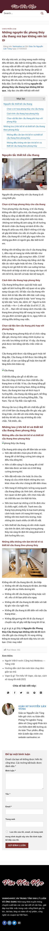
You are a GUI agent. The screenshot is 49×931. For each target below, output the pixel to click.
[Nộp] (42, 13)
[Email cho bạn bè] (27, 693)
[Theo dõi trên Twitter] (14, 923)
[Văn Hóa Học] (24, 6)
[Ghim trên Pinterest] (34, 693)
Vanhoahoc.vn (19, 46)
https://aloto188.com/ (30, 874)
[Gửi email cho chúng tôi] (19, 923)
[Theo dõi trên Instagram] (9, 923)
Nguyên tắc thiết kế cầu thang (18, 104)
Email (8, 806)
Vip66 (3, 871)
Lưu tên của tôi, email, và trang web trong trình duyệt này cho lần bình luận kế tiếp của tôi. (24, 836)
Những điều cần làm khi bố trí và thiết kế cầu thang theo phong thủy (25, 136)
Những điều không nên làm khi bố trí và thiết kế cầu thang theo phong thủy (24, 144)
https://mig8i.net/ (9, 874)
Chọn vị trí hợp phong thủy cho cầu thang (25, 109)
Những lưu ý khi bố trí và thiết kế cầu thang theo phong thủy (24, 128)
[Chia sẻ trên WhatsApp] (8, 693)
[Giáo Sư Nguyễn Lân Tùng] (8, 709)
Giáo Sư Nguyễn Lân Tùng (32, 707)
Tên (7, 794)
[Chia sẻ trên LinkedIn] (41, 693)
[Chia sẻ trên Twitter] (21, 693)
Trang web (10, 819)
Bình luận (10, 771)
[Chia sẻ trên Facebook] (14, 693)
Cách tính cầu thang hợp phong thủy (23, 113)
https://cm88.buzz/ (34, 871)
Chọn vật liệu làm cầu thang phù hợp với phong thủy (25, 120)
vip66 (21, 871)
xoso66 (12, 871)
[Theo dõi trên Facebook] (4, 923)
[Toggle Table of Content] (42, 99)
